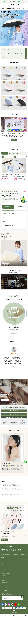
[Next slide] (5, 238)
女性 (4, 217)
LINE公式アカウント (5, 566)
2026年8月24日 (5, 488)
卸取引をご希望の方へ (5, 582)
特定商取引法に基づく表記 (6, 573)
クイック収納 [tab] (11, 153)
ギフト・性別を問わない (8, 225)
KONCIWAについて (5, 560)
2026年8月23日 (5, 493)
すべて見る (14, 182)
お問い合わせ (3, 563)
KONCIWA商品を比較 (20, 206)
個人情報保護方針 (5, 575)
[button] (2, 4)
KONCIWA (14, 484)
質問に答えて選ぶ (8, 206)
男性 (4, 221)
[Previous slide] (2, 238)
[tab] (13, 403)
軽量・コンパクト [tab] (19, 153)
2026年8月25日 (5, 484)
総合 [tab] (4, 153)
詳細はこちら (14, 139)
